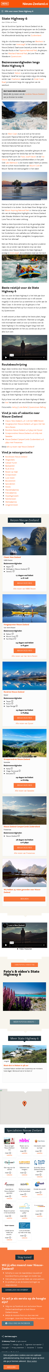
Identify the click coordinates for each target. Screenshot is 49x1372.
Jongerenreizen (11, 504)
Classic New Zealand (12, 557)
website (9, 1155)
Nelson (17, 73)
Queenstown (16, 56)
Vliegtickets (10, 459)
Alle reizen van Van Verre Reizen (24, 656)
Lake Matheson (12, 162)
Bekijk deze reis (24, 583)
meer (7, 1153)
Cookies (40, 1347)
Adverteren (6, 1344)
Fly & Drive (9, 468)
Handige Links (17, 1344)
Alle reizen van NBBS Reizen (24, 588)
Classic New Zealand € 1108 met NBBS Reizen (24, 420)
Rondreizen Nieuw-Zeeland (16, 456)
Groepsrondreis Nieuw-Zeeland (17, 759)
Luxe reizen (10, 477)
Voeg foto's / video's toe (24, 964)
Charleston (15, 79)
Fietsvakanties (11, 492)
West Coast (12, 133)
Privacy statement (18, 1347)
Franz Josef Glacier (28, 156)
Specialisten (10, 483)
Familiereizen (10, 498)
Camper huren (11, 462)
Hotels (8, 486)
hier (6, 402)
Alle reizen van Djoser (24, 723)
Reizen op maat (11, 471)
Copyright (5, 1347)
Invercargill (20, 44)
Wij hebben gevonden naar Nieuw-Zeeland (22, 891)
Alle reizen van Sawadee (24, 790)
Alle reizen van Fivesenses (24, 853)
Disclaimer (30, 1347)
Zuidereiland (36, 35)
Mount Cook (34, 165)
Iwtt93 (14, 407)
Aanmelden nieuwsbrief (16, 1289)
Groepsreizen (10, 474)
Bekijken (25, 898)
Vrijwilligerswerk (11, 495)
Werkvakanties (11, 501)
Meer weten (32, 1361)
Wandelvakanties (12, 489)
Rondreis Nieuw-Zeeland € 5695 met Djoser (23, 430)
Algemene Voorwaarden (33, 1344)
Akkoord (11, 1367)
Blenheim (39, 41)
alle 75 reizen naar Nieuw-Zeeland (20, 446)
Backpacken (10, 465)
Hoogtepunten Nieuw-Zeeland (16, 624)
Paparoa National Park (28, 50)
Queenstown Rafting (37, 407)
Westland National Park (17, 53)
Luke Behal (23, 407)
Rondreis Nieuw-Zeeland (14, 691)
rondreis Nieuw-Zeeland (34, 94)
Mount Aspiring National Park (17, 210)
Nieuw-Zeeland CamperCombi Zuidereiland (22, 826)
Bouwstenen (10, 480)
